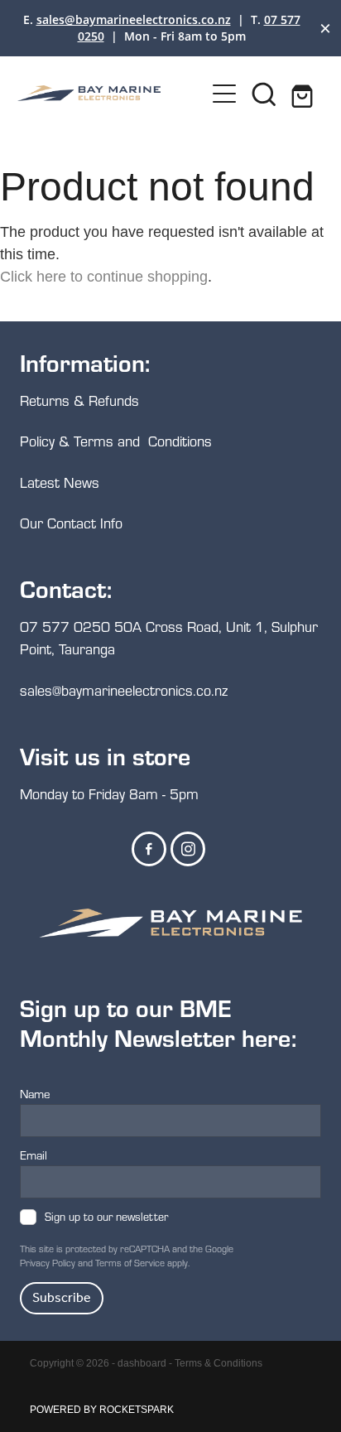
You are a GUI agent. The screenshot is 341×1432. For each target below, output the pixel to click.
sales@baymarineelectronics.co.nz (133, 19)
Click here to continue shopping (104, 276)
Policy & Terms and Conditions (116, 441)
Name (35, 1093)
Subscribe (61, 1298)
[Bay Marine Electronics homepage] (111, 93)
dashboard (142, 1363)
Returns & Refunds (81, 400)
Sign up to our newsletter (106, 1217)
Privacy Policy (47, 1262)
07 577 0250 (65, 626)
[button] (264, 93)
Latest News (59, 482)
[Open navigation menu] (224, 93)
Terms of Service (130, 1262)
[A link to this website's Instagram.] (187, 849)
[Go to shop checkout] (304, 93)
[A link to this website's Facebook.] (149, 849)
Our (33, 523)
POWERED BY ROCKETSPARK (102, 1409)
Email (33, 1155)
